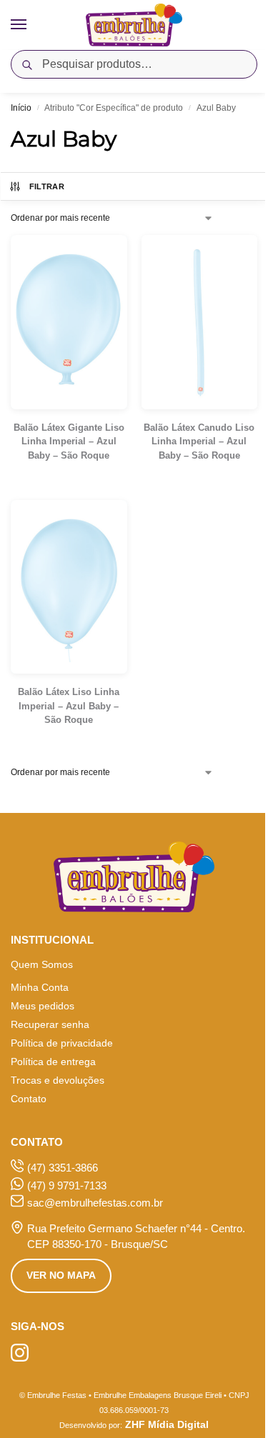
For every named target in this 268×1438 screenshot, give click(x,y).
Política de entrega (53, 1061)
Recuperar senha (50, 1024)
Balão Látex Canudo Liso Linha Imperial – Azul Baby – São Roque (199, 441)
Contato (28, 1098)
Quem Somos (42, 964)
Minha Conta (40, 987)
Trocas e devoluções (57, 1080)
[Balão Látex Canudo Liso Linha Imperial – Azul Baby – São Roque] (200, 322)
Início (21, 108)
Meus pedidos (42, 1006)
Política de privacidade (62, 1043)
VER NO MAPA (61, 1275)
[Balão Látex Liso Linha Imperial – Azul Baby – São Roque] (69, 587)
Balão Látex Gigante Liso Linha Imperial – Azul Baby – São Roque (69, 441)
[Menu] (32, 25)
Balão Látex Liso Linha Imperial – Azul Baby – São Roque (68, 705)
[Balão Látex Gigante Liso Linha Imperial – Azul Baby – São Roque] (69, 322)
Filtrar (46, 186)
